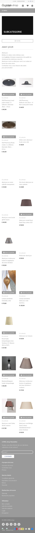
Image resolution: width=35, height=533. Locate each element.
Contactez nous (7, 468)
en (32, 1)
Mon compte (6, 504)
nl (28, 1)
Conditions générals (8, 478)
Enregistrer (21, 1)
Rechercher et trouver (9, 490)
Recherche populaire (8, 495)
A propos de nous (7, 462)
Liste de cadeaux (7, 508)
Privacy (4, 470)
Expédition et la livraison (9, 480)
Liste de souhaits (7, 506)
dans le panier (9, 94)
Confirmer (8, 456)
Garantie (4, 485)
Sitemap (4, 493)
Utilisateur (5, 501)
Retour (4, 483)
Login (14, 1)
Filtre (18, 41)
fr (30, 1)
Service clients (6, 475)
